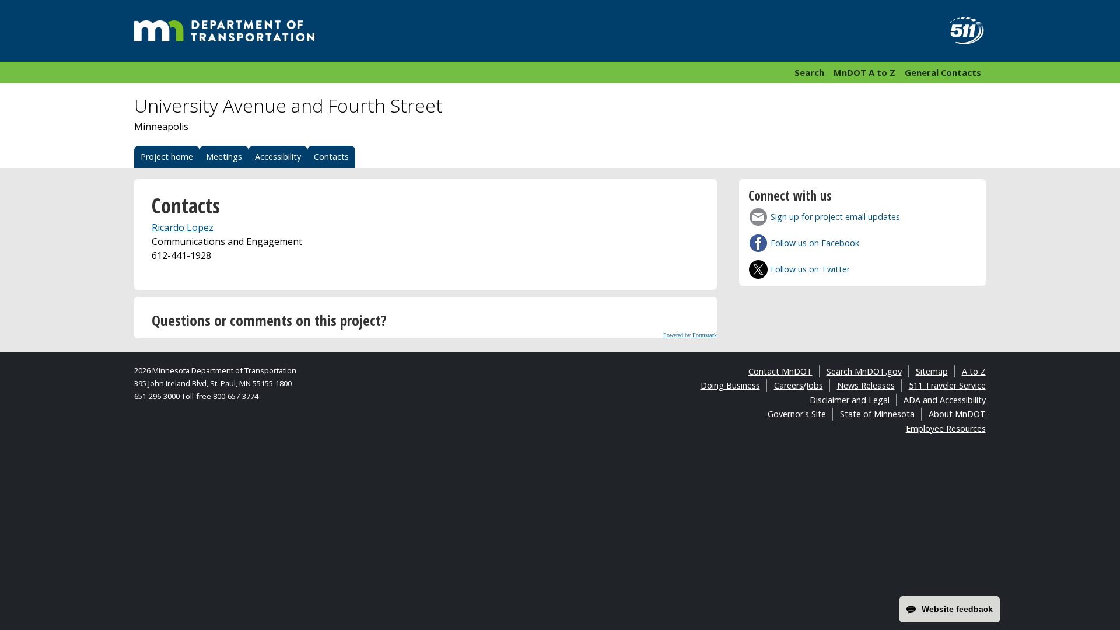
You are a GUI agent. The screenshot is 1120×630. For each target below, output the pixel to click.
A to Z (974, 371)
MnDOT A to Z (864, 72)
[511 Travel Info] (960, 31)
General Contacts (943, 72)
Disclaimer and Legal (850, 399)
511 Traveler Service (947, 385)
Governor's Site (797, 413)
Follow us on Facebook (815, 243)
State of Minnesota (877, 413)
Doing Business (730, 385)
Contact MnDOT (780, 371)
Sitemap (932, 371)
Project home (167, 156)
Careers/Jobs (798, 385)
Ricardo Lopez (183, 227)
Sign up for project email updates (835, 216)
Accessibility (278, 156)
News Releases (866, 385)
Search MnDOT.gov (864, 371)
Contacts (331, 156)
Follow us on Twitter (810, 269)
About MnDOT (957, 413)
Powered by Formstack (690, 335)
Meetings (224, 156)
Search (809, 72)
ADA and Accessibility (945, 399)
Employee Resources (946, 428)
